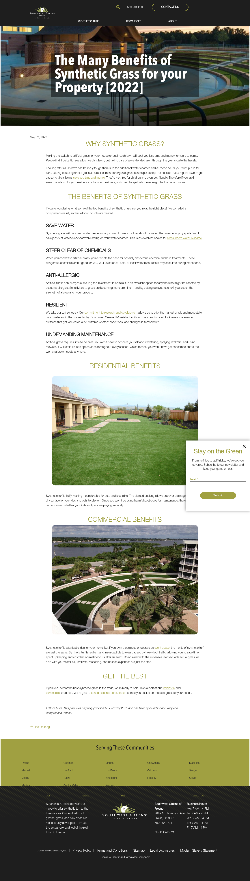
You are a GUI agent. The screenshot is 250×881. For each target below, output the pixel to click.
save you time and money (89, 178)
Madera (26, 785)
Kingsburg (111, 778)
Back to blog (42, 727)
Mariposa (194, 763)
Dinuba (109, 763)
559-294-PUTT (136, 7)
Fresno (25, 763)
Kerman (109, 785)
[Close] (244, 447)
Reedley (151, 778)
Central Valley (71, 785)
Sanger (193, 770)
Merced (26, 770)
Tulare (67, 778)
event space (161, 648)
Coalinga (68, 763)
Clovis (192, 778)
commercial (53, 693)
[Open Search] (118, 7)
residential (169, 688)
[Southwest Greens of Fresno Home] (43, 11)
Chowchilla (153, 763)
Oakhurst (152, 770)
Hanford (68, 770)
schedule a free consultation (108, 693)
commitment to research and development (111, 313)
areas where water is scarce (184, 238)
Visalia (25, 778)
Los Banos (111, 770)
